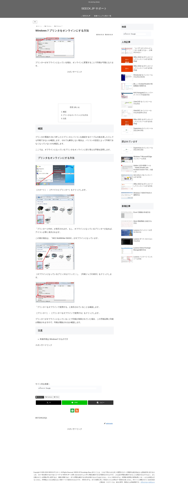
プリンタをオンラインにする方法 (75, 115)
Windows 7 (40, 397)
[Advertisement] (74, 87)
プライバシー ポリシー (148, 482)
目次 (72, 107)
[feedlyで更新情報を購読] (72, 410)
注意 (64, 118)
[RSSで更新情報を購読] (77, 410)
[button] (100, 402)
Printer (57, 397)
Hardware (49, 397)
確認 (64, 112)
